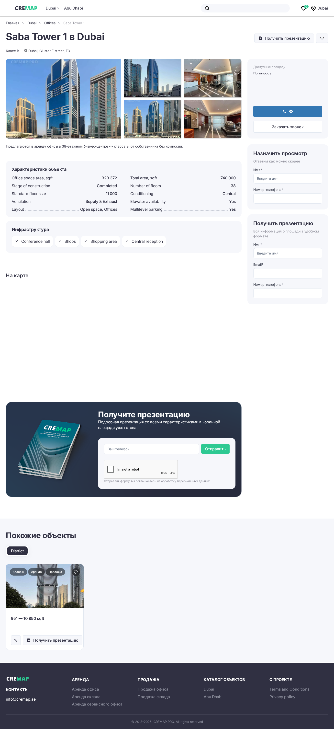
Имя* (257, 170)
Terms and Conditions (289, 689)
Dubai (51, 8)
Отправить (215, 448)
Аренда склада (86, 696)
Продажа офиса (153, 689)
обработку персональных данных (185, 481)
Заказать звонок (288, 126)
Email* (258, 264)
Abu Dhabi (73, 8)
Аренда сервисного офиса (97, 704)
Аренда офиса (85, 689)
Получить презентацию (287, 38)
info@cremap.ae (21, 699)
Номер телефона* (268, 190)
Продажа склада (154, 696)
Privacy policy (282, 696)
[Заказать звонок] (16, 640)
